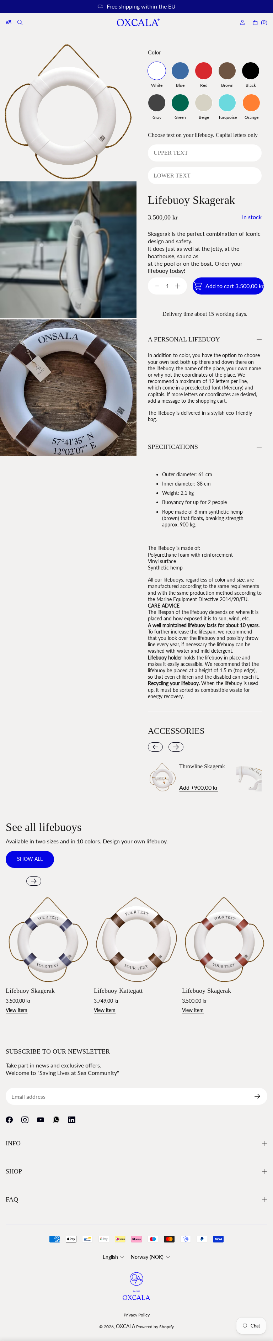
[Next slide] (175, 747)
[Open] (8, 22)
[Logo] (138, 22)
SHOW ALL (30, 859)
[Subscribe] (260, 1096)
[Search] (20, 22)
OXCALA (125, 1326)
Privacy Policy (137, 1315)
